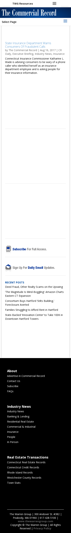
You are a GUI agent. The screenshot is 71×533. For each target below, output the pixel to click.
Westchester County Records (24, 477)
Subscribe (12, 386)
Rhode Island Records (20, 472)
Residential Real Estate (20, 421)
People (11, 437)
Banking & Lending (18, 416)
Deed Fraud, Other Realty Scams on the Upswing (34, 287)
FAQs (10, 391)
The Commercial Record (23, 50)
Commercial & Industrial (21, 426)
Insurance (59, 54)
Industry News (43, 54)
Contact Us (13, 381)
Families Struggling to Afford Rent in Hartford (31, 310)
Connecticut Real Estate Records (26, 462)
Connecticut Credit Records (23, 467)
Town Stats (14, 482)
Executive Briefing (22, 54)
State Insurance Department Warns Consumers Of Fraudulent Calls (28, 45)
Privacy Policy (42, 528)
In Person (12, 442)
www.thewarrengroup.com (35, 521)
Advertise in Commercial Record (26, 376)
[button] (22, 3)
